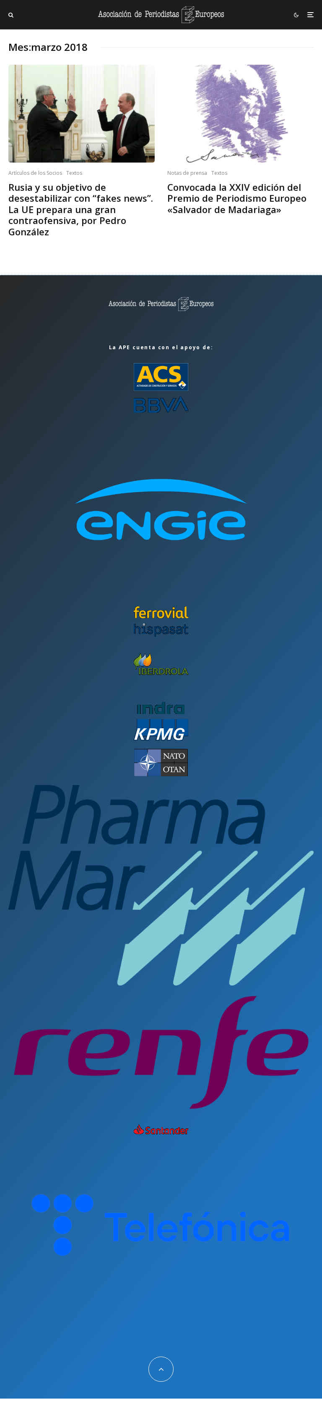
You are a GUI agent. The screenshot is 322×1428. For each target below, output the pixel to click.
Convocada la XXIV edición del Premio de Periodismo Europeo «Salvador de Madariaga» (236, 198)
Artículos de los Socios (35, 173)
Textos (74, 173)
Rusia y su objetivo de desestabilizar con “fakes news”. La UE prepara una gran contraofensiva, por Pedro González (80, 209)
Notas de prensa (187, 173)
